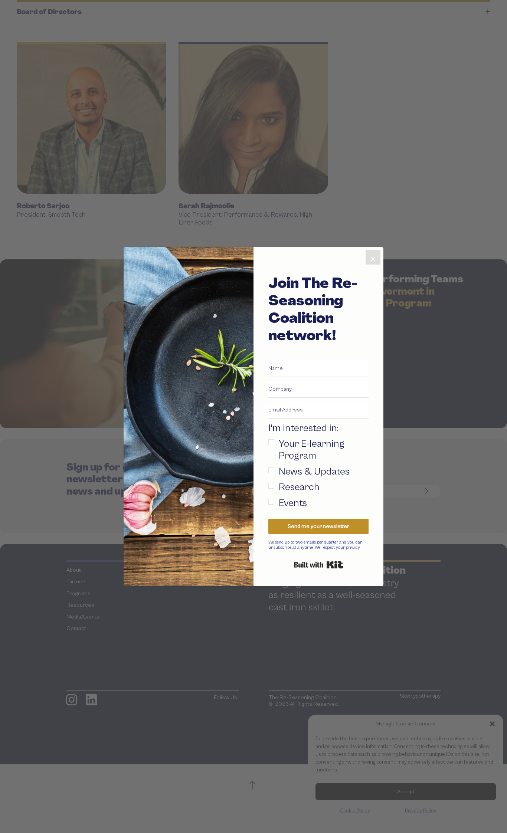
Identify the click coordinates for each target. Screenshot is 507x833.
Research (299, 487)
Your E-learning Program (311, 450)
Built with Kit (318, 564)
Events (293, 503)
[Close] (373, 257)
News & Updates (314, 472)
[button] (318, 465)
